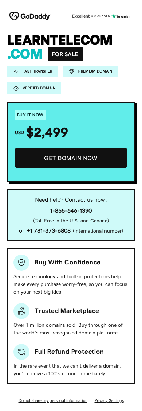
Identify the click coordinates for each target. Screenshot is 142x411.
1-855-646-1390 (71, 210)
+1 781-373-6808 (49, 230)
